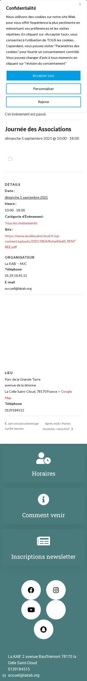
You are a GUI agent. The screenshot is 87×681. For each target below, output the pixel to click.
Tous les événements (21, 223)
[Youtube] (31, 610)
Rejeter (43, 102)
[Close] (82, 4)
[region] (43, 56)
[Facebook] (31, 590)
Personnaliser (43, 89)
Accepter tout (43, 75)
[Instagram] (56, 590)
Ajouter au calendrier (33, 159)
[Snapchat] (43, 629)
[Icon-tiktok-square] (56, 610)
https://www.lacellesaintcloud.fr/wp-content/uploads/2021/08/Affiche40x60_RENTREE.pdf (40, 241)
